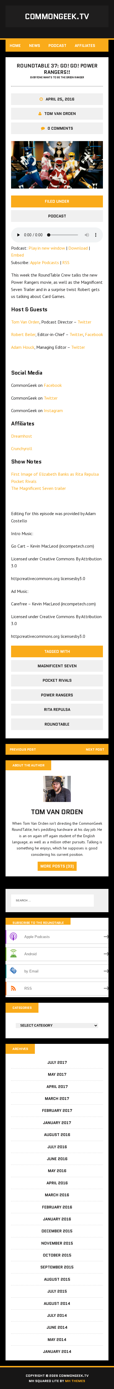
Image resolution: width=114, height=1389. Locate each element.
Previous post (23, 749)
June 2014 (57, 1327)
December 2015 (57, 1231)
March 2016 (57, 1195)
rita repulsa (57, 709)
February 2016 (57, 1207)
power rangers (57, 695)
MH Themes (75, 1380)
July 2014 (57, 1315)
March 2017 (57, 1098)
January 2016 (57, 1219)
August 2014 (57, 1303)
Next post (95, 749)
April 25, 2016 (60, 99)
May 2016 (57, 1171)
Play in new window (46, 248)
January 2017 (57, 1122)
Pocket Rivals (24, 481)
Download (78, 248)
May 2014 (57, 1339)
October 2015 (57, 1255)
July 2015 (57, 1291)
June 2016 (57, 1159)
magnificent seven (57, 666)
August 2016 (57, 1134)
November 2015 (57, 1243)
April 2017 (57, 1086)
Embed (17, 255)
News (34, 45)
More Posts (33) (57, 866)
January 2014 (57, 1351)
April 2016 (57, 1183)
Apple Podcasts (44, 262)
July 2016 (57, 1147)
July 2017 (57, 1062)
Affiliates (85, 45)
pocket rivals (57, 680)
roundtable (57, 724)
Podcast (57, 45)
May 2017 (57, 1074)
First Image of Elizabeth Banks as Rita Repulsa (55, 474)
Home (15, 45)
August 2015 (57, 1279)
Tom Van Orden (60, 113)
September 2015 (57, 1267)
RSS (65, 262)
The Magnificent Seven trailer (38, 488)
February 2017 (57, 1110)
